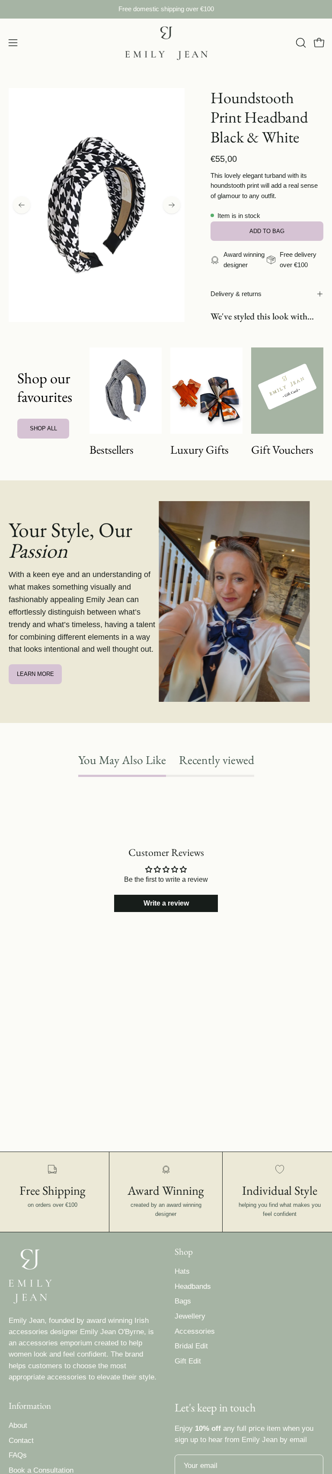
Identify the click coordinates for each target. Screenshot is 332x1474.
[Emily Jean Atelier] (166, 43)
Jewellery (190, 1316)
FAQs (18, 1456)
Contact (21, 1440)
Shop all (43, 428)
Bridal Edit (191, 1346)
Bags (183, 1301)
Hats (182, 1271)
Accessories (195, 1331)
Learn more (35, 674)
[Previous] (21, 205)
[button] (300, 43)
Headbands (193, 1286)
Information (30, 1405)
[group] (166, 9)
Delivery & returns (236, 293)
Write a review (166, 903)
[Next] (171, 205)
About (18, 1425)
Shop (184, 1251)
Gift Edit (188, 1361)
